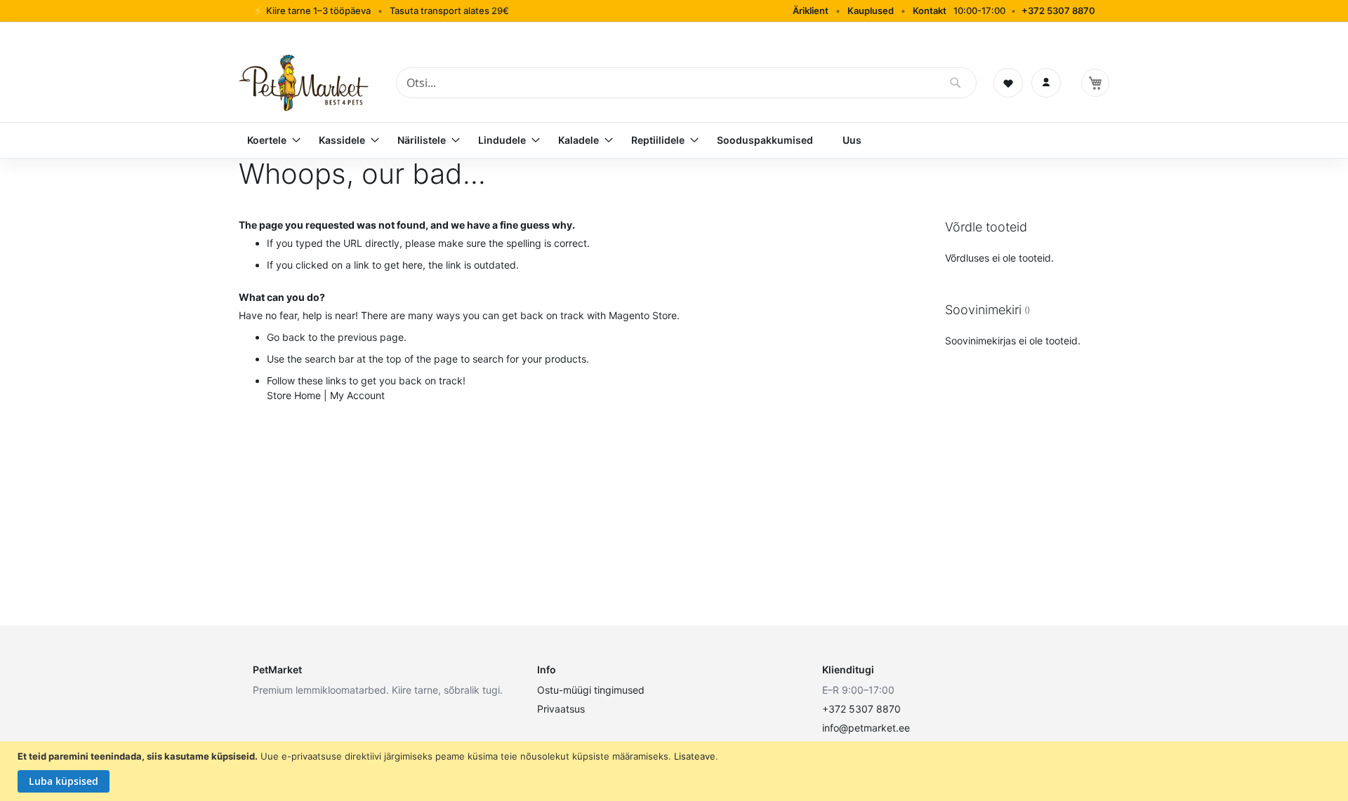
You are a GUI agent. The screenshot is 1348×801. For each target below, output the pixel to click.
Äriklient (810, 10)
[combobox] (686, 82)
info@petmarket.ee (866, 728)
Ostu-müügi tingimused (591, 690)
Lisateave (694, 756)
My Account (357, 395)
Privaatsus (561, 709)
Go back (286, 337)
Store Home (294, 395)
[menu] (674, 140)
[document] (676, 771)
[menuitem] (268, 140)
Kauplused (870, 10)
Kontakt (929, 10)
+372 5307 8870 (1058, 10)
